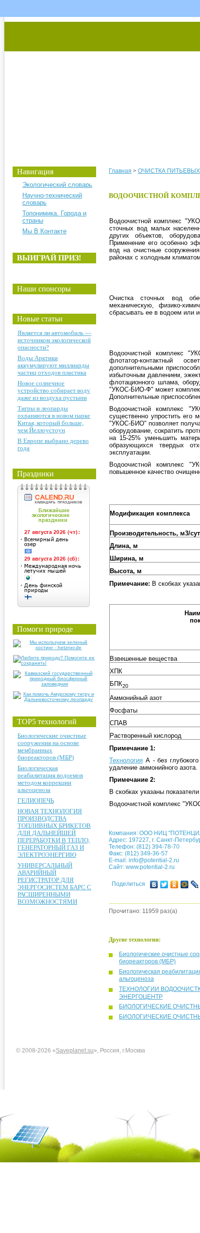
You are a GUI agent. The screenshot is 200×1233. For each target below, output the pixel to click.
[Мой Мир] (185, 884)
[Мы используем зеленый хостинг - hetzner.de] (54, 647)
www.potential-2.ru (150, 867)
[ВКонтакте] (154, 884)
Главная (120, 170)
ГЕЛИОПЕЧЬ (35, 800)
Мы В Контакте (44, 231)
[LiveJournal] (195, 884)
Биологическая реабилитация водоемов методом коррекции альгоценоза (50, 778)
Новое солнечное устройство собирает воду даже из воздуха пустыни (53, 390)
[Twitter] (164, 884)
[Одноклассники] (174, 884)
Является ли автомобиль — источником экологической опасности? (54, 340)
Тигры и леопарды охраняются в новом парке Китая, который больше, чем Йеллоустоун (53, 419)
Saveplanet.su (75, 1050)
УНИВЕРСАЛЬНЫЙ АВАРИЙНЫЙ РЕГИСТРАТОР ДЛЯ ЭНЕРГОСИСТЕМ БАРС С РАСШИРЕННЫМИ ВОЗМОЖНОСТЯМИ (54, 883)
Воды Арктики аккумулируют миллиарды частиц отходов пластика (53, 365)
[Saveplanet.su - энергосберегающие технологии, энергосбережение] (95, 83)
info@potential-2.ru (154, 860)
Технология (126, 760)
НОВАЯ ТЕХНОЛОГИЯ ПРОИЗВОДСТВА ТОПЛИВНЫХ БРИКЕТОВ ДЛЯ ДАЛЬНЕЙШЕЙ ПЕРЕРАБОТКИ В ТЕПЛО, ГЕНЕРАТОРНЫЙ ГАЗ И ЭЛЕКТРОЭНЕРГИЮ (54, 832)
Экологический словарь (57, 184)
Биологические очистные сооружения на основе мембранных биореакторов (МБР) (51, 746)
